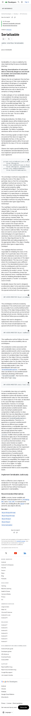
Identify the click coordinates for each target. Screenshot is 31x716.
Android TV (4, 618)
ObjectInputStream (8, 516)
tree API (11, 501)
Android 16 (4, 628)
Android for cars (5, 615)
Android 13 (4, 636)
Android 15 (4, 630)
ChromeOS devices (6, 612)
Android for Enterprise (7, 565)
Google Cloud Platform (7, 694)
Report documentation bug (8, 669)
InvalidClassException (9, 369)
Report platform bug (6, 667)
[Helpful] (12, 17)
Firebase (3, 691)
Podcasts (3, 578)
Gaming (3, 586)
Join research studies (7, 675)
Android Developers (6, 14)
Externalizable (7, 525)
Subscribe (23, 707)
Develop (16, 14)
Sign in (27, 2)
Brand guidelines (17, 703)
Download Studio (6, 657)
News (2, 573)
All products (4, 697)
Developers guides (6, 651)
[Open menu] (2, 2)
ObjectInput (6, 522)
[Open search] (19, 2)
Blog (2, 576)
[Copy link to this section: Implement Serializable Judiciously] (3, 477)
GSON (22, 504)
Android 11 (4, 641)
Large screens (5, 607)
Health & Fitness (5, 591)
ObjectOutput (6, 519)
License (9, 703)
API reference (7, 8)
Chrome (3, 689)
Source (3, 570)
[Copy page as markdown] (9, 39)
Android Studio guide (7, 648)
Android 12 (4, 638)
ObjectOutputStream (8, 512)
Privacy (3, 597)
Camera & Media (6, 594)
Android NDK (5, 659)
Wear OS (3, 609)
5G (2, 599)
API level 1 (9, 29)
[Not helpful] (15, 17)
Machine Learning (6, 588)
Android (3, 562)
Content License (21, 541)
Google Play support (6, 672)
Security (3, 567)
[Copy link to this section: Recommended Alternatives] (25, 494)
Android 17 (4, 625)
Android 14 (4, 633)
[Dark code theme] (28, 160)
